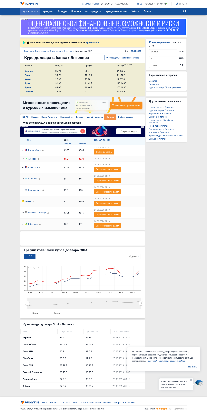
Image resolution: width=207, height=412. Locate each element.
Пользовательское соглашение (95, 402)
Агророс (32, 158)
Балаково (154, 84)
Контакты (65, 402)
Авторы (117, 402)
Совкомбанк (34, 150)
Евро (27, 75)
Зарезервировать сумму (107, 169)
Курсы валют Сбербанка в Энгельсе (162, 121)
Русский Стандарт (37, 212)
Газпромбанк (34, 189)
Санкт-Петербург (49, 117)
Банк (28, 140)
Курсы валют (30, 11)
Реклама (54, 402)
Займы (135, 11)
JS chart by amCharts (35, 268)
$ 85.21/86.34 (107, 4)
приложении (92, 43)
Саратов (153, 80)
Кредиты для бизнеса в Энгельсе (165, 135)
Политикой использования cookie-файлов (166, 361)
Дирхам (29, 91)
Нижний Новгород (94, 117)
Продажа (82, 143)
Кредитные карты (116, 11)
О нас (45, 402)
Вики (75, 402)
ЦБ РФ (26, 117)
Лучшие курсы (92, 4)
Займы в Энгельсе (158, 138)
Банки (147, 11)
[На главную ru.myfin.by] (29, 402)
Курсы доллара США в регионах (165, 87)
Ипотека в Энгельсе (159, 132)
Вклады (62, 11)
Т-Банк (28, 201)
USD (181, 58)
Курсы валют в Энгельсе (161, 107)
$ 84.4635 (148, 4)
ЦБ (141, 4)
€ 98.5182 (161, 4)
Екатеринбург (66, 117)
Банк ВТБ (32, 178)
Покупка (67, 143)
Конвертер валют (159, 42)
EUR (182, 65)
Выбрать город (126, 117)
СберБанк (33, 224)
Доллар (29, 71)
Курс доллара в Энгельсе (161, 110)
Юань (28, 79)
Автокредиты (93, 11)
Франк (28, 87)
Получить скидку (104, 152)
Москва (35, 117)
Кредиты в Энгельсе (159, 125)
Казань (79, 117)
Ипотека (76, 11)
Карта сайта (129, 402)
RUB (181, 51)
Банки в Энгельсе (158, 116)
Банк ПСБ (33, 167)
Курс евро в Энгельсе (160, 113)
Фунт (27, 83)
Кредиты (48, 11)
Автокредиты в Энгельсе (161, 129)
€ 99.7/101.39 (121, 4)
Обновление (102, 140)
